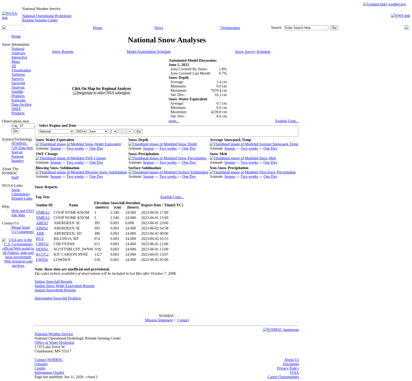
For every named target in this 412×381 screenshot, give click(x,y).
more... (174, 121)
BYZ (40, 239)
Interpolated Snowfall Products (58, 298)
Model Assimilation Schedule (149, 52)
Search (276, 27)
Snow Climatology (20, 192)
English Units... (287, 121)
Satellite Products (18, 94)
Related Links (21, 198)
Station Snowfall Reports (53, 281)
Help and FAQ (22, 211)
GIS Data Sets (22, 148)
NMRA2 (43, 212)
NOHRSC (19, 144)
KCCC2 (42, 254)
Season (55, 148)
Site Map (18, 215)
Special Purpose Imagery (17, 156)
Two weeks (75, 148)
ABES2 (42, 223)
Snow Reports (62, 52)
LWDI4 (42, 260)
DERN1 (42, 249)
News (158, 28)
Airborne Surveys (18, 76)
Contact (183, 320)
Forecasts (18, 100)
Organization (230, 28)
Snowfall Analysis (18, 85)
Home (97, 28)
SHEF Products (18, 111)
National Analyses (18, 51)
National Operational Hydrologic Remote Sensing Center (47, 18)
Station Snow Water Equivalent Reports (64, 286)
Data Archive (21, 104)
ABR (40, 233)
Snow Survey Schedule (252, 52)
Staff (15, 177)
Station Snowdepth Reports (55, 290)
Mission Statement (159, 320)
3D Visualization (21, 68)
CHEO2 (42, 244)
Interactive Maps (19, 59)
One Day (96, 148)
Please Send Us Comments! (22, 229)
